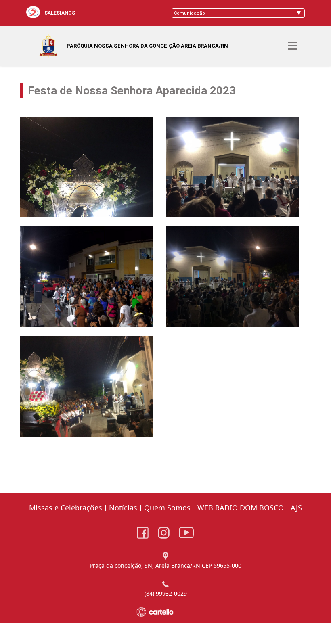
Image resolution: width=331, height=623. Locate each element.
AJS (296, 507)
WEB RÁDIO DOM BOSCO (240, 507)
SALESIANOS (59, 13)
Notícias (123, 507)
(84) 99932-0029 (166, 593)
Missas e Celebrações (65, 507)
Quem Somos (167, 507)
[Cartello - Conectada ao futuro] (165, 612)
